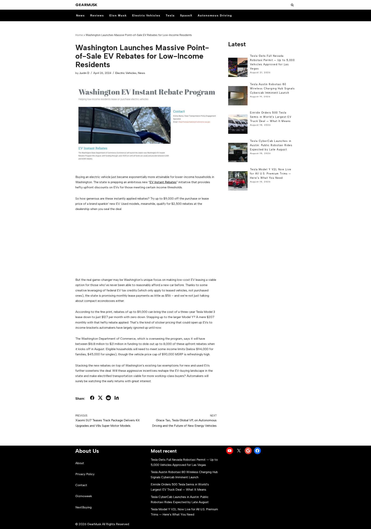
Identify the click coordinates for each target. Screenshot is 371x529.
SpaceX (186, 15)
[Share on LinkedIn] (116, 398)
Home (79, 35)
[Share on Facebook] (92, 398)
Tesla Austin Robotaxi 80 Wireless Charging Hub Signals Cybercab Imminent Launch (272, 88)
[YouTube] (229, 450)
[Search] (292, 4)
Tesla (170, 15)
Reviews (97, 15)
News (80, 15)
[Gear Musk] (87, 4)
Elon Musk (118, 15)
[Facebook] (257, 450)
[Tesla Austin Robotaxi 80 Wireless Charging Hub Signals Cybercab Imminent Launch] (238, 96)
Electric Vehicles (146, 15)
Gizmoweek (83, 496)
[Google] (248, 450)
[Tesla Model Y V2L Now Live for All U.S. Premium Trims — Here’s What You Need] (238, 181)
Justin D (84, 73)
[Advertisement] (146, 244)
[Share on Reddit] (108, 398)
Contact (81, 485)
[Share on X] (100, 398)
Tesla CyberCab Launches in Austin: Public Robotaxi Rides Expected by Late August (271, 145)
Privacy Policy (84, 474)
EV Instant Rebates (163, 182)
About (79, 463)
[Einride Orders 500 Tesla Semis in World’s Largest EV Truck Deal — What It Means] (238, 124)
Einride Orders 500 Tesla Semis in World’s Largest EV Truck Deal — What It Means (271, 117)
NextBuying (83, 507)
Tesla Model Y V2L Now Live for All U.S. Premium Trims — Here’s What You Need (270, 173)
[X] (238, 450)
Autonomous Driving (215, 15)
